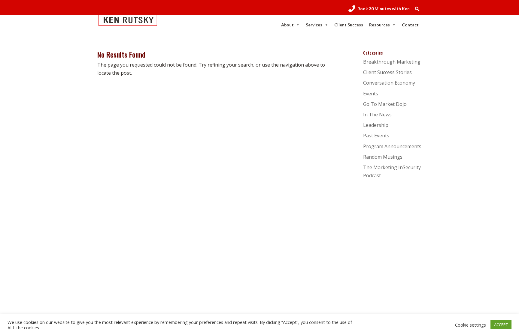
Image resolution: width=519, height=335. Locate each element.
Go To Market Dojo (385, 104)
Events (370, 93)
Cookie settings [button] (470, 325)
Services (314, 24)
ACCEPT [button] (501, 324)
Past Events (376, 135)
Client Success (348, 24)
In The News (377, 114)
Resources (379, 24)
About (287, 24)
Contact (410, 24)
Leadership (375, 125)
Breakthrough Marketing (391, 61)
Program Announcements (392, 146)
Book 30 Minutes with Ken (383, 8)
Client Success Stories (387, 72)
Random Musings (382, 157)
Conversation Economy (389, 82)
